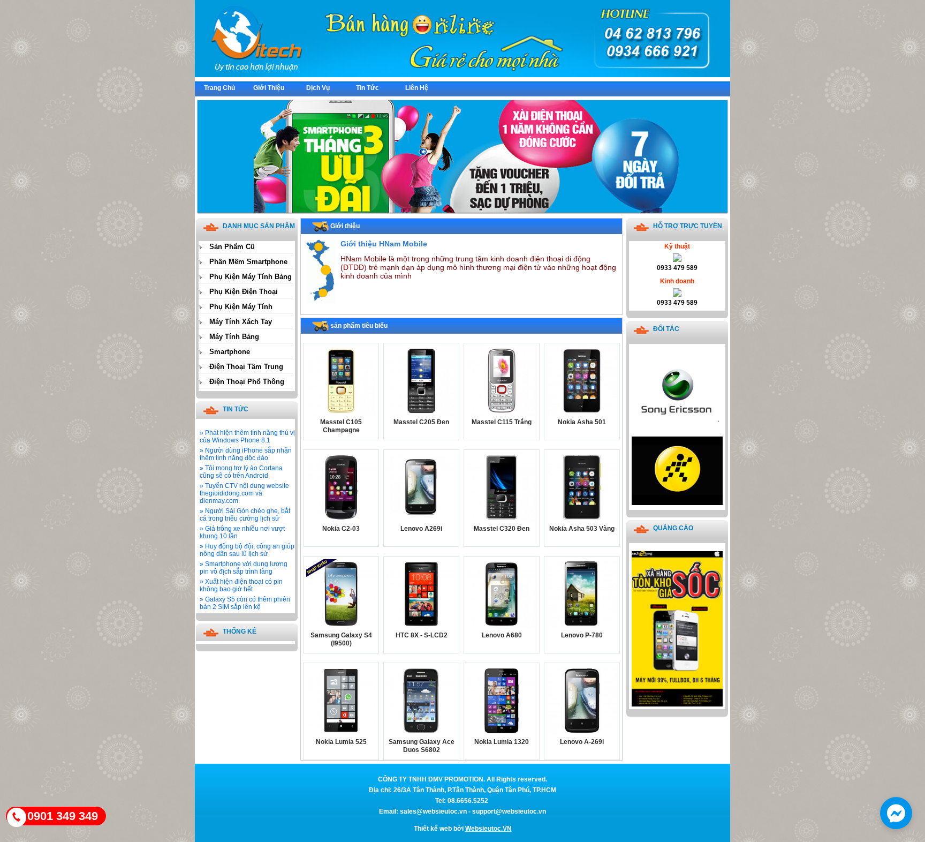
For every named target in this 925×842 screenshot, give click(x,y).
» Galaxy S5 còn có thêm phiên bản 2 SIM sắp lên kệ (245, 603)
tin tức (367, 88)
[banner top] (462, 75)
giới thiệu (268, 88)
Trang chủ (219, 88)
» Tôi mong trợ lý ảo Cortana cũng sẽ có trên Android (241, 471)
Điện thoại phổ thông (246, 382)
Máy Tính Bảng (234, 337)
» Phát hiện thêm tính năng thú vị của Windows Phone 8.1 (247, 436)
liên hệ (416, 88)
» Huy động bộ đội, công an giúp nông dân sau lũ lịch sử (247, 550)
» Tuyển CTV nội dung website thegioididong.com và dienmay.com (244, 493)
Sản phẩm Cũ (232, 247)
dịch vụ (318, 88)
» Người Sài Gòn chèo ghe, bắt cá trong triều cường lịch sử (245, 514)
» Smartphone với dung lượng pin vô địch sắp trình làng (243, 567)
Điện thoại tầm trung (246, 367)
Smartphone (229, 352)
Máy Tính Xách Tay (240, 322)
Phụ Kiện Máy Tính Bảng (250, 277)
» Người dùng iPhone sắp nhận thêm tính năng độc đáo (246, 454)
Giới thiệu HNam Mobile (383, 243)
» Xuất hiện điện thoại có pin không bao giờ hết (241, 585)
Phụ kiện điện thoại (243, 292)
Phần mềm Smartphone (248, 262)
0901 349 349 (62, 816)
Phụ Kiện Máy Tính (240, 307)
